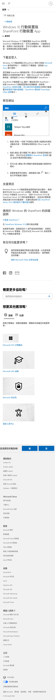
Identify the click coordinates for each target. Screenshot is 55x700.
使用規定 (23, 692)
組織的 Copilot (8, 471)
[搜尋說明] (9, 3)
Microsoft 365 (7, 480)
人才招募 (6, 657)
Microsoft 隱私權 (8, 665)
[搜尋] (49, 296)
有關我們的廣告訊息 (39, 692)
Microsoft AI (7, 572)
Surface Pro (7, 462)
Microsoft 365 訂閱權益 (12, 345)
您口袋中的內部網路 (31, 87)
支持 (4, 9)
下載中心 (6, 505)
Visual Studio (7, 645)
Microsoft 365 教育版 (10, 543)
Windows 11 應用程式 (10, 488)
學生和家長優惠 (8, 556)
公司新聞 (6, 661)
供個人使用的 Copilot (10, 475)
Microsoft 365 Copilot (10, 598)
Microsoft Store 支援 (10, 509)
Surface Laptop (8, 467)
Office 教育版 (7, 547)
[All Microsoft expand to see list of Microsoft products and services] (3, 3)
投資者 (5, 670)
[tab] (9, 315)
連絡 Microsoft (8, 692)
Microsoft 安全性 (10, 397)
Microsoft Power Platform (11, 636)
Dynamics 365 (7, 585)
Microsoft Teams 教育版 (11, 539)
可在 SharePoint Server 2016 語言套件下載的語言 (26, 200)
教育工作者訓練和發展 (10, 551)
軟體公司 (6, 640)
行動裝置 (8, 21)
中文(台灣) (10, 677)
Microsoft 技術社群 (9, 627)
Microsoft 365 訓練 (11, 371)
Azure (5, 581)
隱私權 (16, 692)
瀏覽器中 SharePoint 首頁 (36, 155)
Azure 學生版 (7, 560)
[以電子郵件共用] (16, 272)
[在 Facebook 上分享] (5, 272)
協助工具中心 (8, 423)
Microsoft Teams (8, 602)
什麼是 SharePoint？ (11, 220)
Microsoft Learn (8, 619)
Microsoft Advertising (10, 594)
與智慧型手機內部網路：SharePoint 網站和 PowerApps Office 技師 (26, 90)
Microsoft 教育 (8, 530)
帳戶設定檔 (7, 501)
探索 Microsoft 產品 (9, 484)
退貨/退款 (6, 513)
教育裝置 (6, 534)
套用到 (7, 36)
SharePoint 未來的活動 (12, 87)
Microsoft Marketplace (10, 632)
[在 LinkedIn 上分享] (10, 272)
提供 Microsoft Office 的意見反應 (24, 259)
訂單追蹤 (6, 518)
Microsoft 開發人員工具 (11, 615)
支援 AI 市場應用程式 (10, 623)
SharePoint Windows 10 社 (16, 224)
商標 (29, 692)
